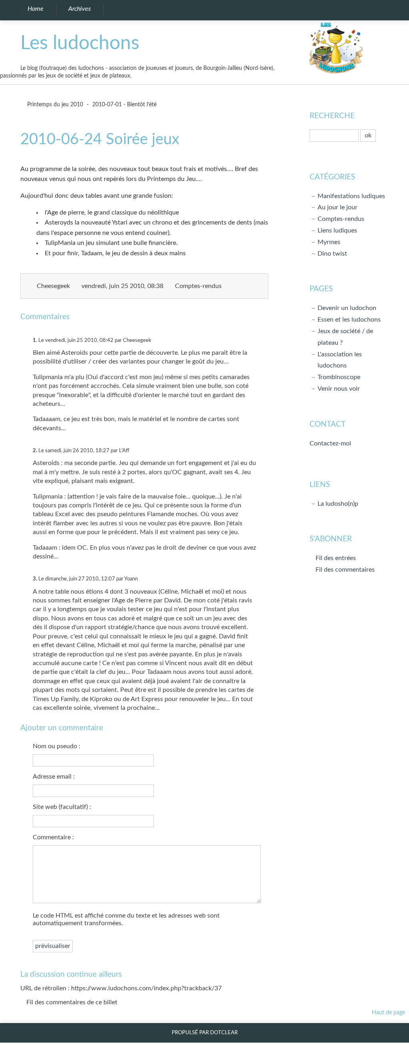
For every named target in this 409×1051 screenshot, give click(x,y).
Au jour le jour (337, 207)
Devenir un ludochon (347, 308)
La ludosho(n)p (338, 504)
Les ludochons (79, 43)
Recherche (332, 116)
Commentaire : (53, 837)
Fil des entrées (336, 558)
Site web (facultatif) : (62, 807)
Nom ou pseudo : (56, 746)
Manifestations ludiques (351, 196)
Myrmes (329, 242)
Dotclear (224, 1032)
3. (35, 579)
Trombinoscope (339, 377)
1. (35, 340)
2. (35, 450)
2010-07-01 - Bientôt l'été (124, 104)
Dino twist (332, 253)
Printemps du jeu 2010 (54, 104)
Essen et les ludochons (349, 319)
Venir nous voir (339, 388)
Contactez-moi (330, 443)
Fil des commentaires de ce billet (71, 1002)
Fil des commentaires (345, 569)
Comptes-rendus (198, 286)
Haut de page (388, 1012)
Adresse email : (54, 776)
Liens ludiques (337, 230)
